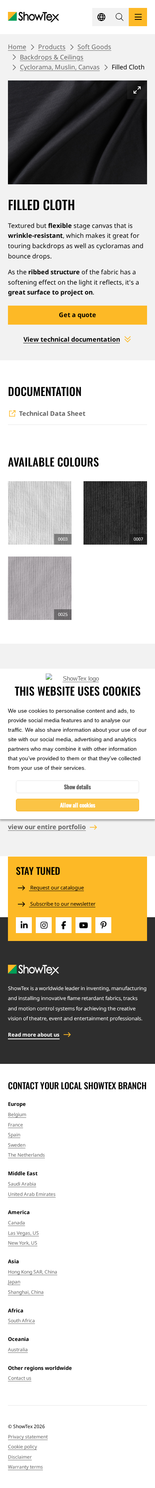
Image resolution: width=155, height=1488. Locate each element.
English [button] (101, 17)
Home (17, 46)
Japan (14, 1281)
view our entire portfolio (47, 826)
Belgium (17, 1114)
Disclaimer (20, 1457)
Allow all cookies (77, 805)
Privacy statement (28, 1436)
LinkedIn (24, 925)
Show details (77, 786)
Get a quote (77, 314)
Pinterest (103, 925)
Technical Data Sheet (52, 413)
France (15, 1124)
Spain (14, 1134)
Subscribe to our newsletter (62, 903)
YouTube (83, 925)
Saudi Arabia (22, 1183)
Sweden (16, 1145)
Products (52, 46)
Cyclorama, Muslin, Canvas (60, 67)
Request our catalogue (56, 887)
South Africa (21, 1320)
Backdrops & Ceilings (51, 57)
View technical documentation (71, 339)
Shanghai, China (26, 1292)
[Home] (33, 17)
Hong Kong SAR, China (32, 1271)
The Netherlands (26, 1154)
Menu (138, 17)
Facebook (64, 925)
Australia (18, 1349)
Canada (16, 1222)
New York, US (22, 1242)
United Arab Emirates (32, 1194)
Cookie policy (22, 1446)
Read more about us (34, 1034)
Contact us (19, 1378)
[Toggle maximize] (137, 89)
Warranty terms (25, 1466)
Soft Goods (94, 46)
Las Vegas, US (23, 1233)
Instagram (44, 925)
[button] (119, 17)
